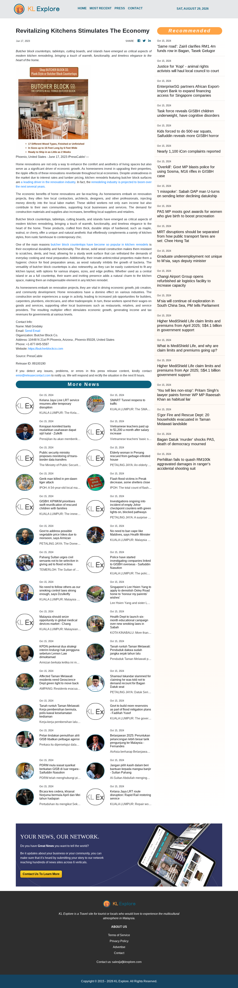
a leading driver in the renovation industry (48, 182)
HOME (82, 8)
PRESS (120, 8)
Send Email (32, 330)
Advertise (119, 947)
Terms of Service (119, 935)
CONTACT (135, 8)
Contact (119, 953)
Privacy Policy (119, 941)
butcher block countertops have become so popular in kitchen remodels (99, 244)
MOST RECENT (101, 8)
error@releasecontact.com (33, 375)
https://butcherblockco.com (45, 348)
